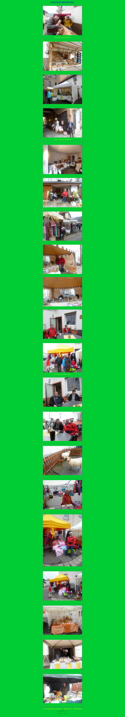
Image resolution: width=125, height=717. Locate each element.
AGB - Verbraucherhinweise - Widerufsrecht (52, 708)
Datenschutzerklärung (77, 708)
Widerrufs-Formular (67, 708)
